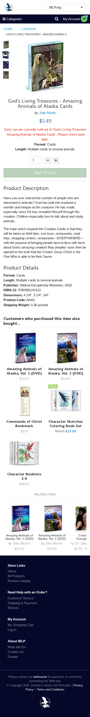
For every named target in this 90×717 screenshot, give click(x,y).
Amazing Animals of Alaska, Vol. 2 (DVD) (65, 371)
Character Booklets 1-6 (24, 476)
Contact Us (16, 652)
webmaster (40, 676)
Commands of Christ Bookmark (24, 423)
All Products (16, 576)
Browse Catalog (19, 581)
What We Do (17, 647)
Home (12, 571)
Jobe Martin (47, 113)
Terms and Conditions (50, 689)
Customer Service (21, 598)
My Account (71, 19)
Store (7, 29)
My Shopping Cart (20, 625)
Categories (14, 19)
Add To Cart (45, 172)
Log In (12, 630)
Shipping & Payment (22, 603)
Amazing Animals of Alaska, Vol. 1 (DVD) (24, 371)
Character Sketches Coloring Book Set (65, 423)
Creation (29, 29)
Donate (13, 656)
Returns (13, 608)
